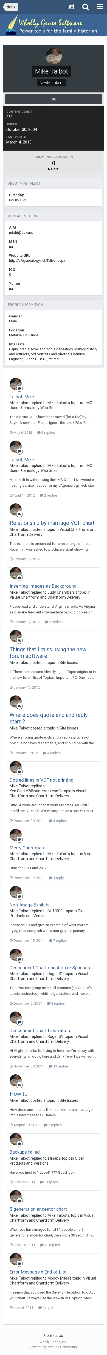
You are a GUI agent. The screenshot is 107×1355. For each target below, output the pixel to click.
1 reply (58, 878)
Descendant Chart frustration (40, 1030)
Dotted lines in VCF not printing (42, 780)
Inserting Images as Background (43, 586)
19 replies (52, 1245)
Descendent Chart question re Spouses (50, 967)
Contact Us (53, 1335)
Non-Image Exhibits (30, 905)
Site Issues (69, 662)
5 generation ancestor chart (38, 1209)
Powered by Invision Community (53, 1347)
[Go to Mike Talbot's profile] (16, 384)
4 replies (53, 753)
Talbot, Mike (22, 396)
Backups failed (25, 1152)
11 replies (60, 1066)
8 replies (51, 1182)
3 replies (59, 821)
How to (19, 1094)
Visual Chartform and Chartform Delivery (45, 597)
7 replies (59, 941)
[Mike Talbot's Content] (53, 99)
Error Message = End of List (38, 1272)
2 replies (48, 432)
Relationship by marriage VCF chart (52, 523)
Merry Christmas (27, 847)
